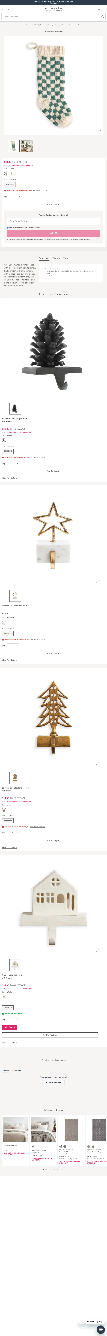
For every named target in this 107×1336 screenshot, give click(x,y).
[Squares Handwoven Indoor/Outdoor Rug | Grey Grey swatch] (88, 1146)
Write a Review (56, 1083)
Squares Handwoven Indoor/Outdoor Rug (66, 1151)
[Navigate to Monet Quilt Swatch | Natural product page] (15, 1128)
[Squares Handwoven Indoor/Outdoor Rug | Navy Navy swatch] (64, 1146)
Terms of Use (42, 239)
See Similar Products (39, 190)
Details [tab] (56, 258)
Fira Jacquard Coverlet (39, 1150)
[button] (7, 422)
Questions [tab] (17, 1071)
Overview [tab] (44, 258)
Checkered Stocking (75, 25)
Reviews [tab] (5, 1071)
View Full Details (9, 478)
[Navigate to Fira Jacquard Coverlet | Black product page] (43, 1128)
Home (28, 25)
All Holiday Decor (38, 25)
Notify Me (53, 233)
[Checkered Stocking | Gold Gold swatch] (11, 173)
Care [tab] (65, 258)
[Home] (53, 10)
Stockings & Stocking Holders (56, 25)
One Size (10, 184)
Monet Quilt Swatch (10, 1145)
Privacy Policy (30, 239)
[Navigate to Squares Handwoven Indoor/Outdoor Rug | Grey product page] (71, 1128)
